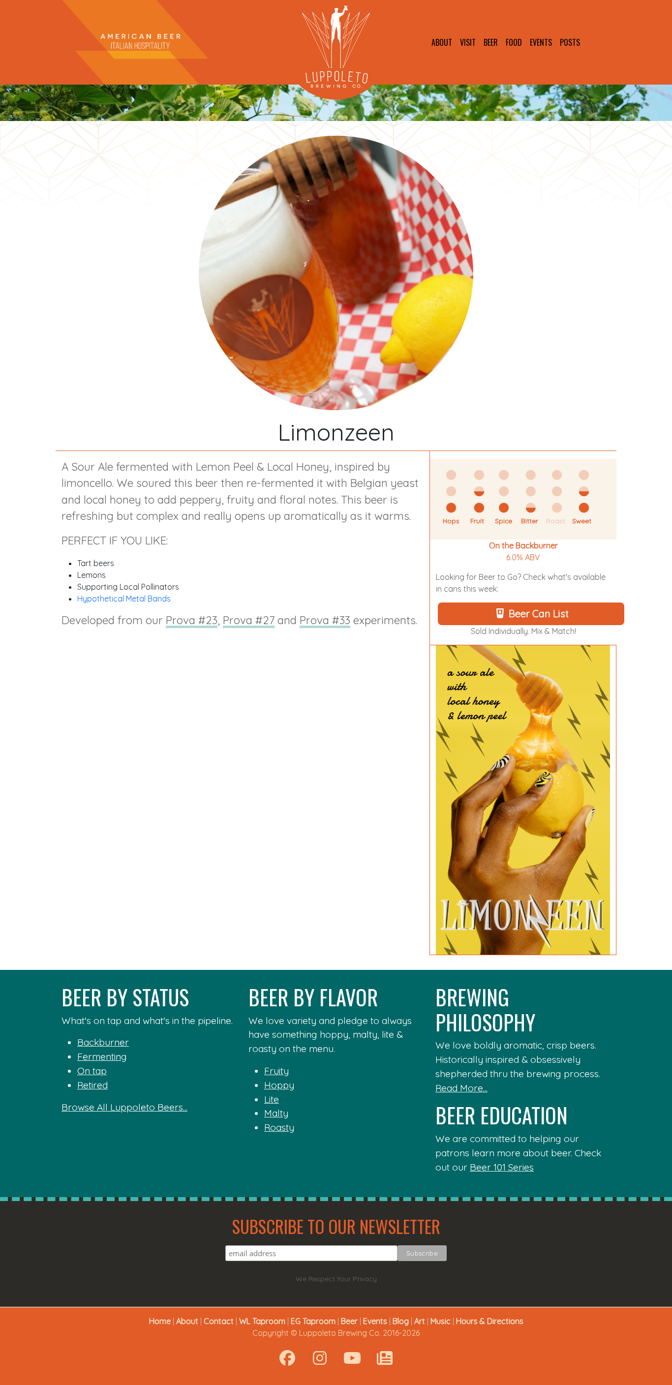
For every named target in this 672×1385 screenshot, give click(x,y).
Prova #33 (325, 620)
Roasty (279, 1127)
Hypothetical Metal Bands (124, 598)
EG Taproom (313, 1321)
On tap (92, 1071)
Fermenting (102, 1056)
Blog (401, 1321)
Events (541, 42)
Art (419, 1321)
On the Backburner (523, 545)
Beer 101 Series (502, 1167)
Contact (219, 1321)
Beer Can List (539, 613)
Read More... (461, 1088)
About (441, 42)
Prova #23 (191, 620)
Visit (468, 42)
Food (514, 42)
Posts (570, 42)
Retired (92, 1085)
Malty (276, 1113)
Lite (271, 1099)
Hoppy (279, 1085)
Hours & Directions (489, 1321)
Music (440, 1321)
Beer (491, 42)
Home (160, 1321)
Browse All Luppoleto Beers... (124, 1107)
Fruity (276, 1071)
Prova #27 (249, 620)
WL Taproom (262, 1321)
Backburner (103, 1042)
